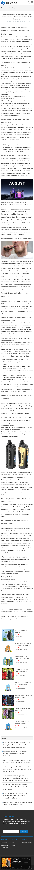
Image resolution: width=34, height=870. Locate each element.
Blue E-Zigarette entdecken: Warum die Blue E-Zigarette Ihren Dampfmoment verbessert (17, 761)
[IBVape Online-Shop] (9, 3)
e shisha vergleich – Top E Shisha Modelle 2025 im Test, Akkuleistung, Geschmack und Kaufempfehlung (17, 769)
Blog (13, 8)
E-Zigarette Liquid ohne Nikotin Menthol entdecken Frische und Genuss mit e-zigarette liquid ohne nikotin (17, 611)
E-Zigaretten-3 (4, 847)
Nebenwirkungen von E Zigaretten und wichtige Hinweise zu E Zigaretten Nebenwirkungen (15, 754)
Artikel (9, 8)
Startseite (3, 8)
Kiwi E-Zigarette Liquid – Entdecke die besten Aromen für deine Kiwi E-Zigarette (17, 803)
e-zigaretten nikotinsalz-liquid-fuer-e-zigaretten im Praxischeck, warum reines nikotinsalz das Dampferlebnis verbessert (16, 778)
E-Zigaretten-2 (4, 845)
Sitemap (14, 845)
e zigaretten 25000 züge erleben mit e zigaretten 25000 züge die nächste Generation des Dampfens (15, 796)
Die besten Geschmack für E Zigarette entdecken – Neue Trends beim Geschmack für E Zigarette (16, 787)
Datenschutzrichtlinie (27, 842)
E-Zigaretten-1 (4, 842)
